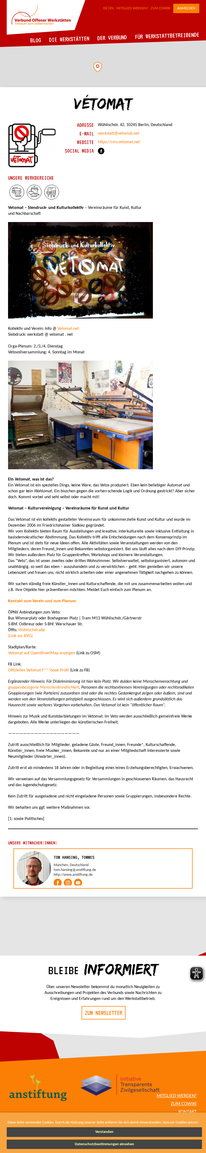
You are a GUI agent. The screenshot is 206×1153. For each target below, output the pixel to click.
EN (111, 8)
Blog (35, 40)
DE (105, 8)
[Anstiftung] (38, 1088)
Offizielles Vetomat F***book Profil (38, 670)
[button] (97, 67)
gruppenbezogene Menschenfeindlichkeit (43, 687)
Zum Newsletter (103, 1012)
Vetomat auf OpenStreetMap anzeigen (41, 653)
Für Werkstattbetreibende (167, 35)
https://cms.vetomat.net (119, 142)
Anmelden (186, 8)
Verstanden (104, 1132)
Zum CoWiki (161, 8)
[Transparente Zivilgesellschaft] (120, 1085)
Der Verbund (112, 38)
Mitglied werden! (132, 8)
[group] (103, 868)
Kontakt (187, 1112)
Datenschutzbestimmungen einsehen (104, 1144)
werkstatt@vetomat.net (118, 133)
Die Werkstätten (69, 39)
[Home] (46, 34)
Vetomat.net (68, 329)
